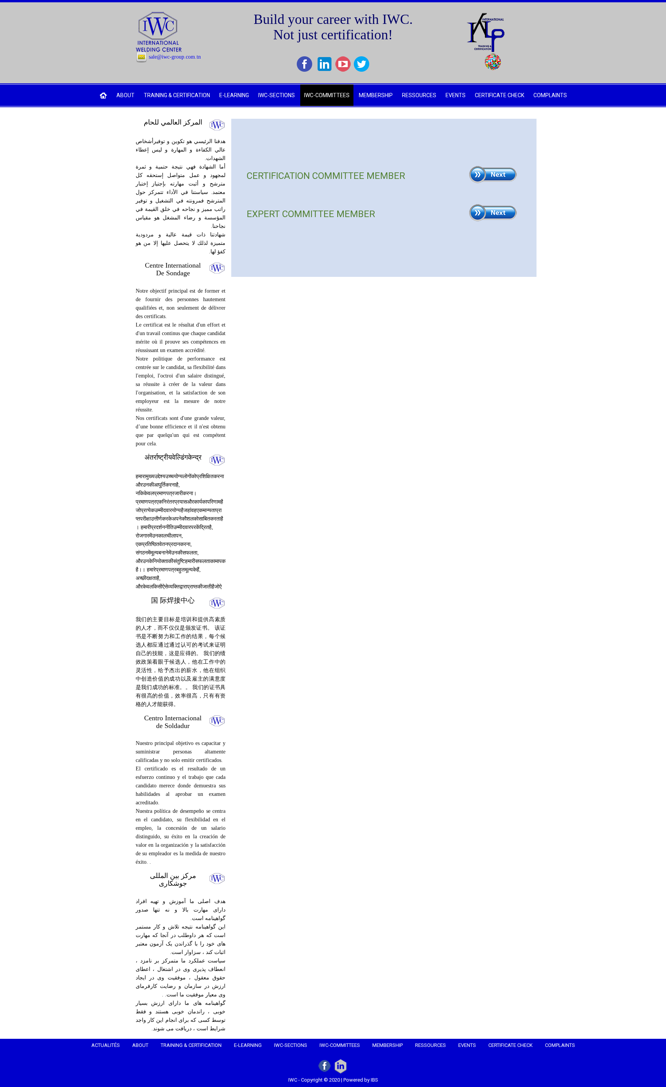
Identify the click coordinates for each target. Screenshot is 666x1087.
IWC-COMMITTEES (327, 95)
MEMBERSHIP (376, 95)
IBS (374, 1080)
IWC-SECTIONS (276, 95)
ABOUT (125, 95)
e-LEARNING (234, 95)
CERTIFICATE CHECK (499, 95)
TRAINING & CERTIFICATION (177, 95)
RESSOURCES (419, 95)
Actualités (105, 1045)
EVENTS (456, 95)
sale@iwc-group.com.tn (175, 57)
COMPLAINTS (550, 95)
